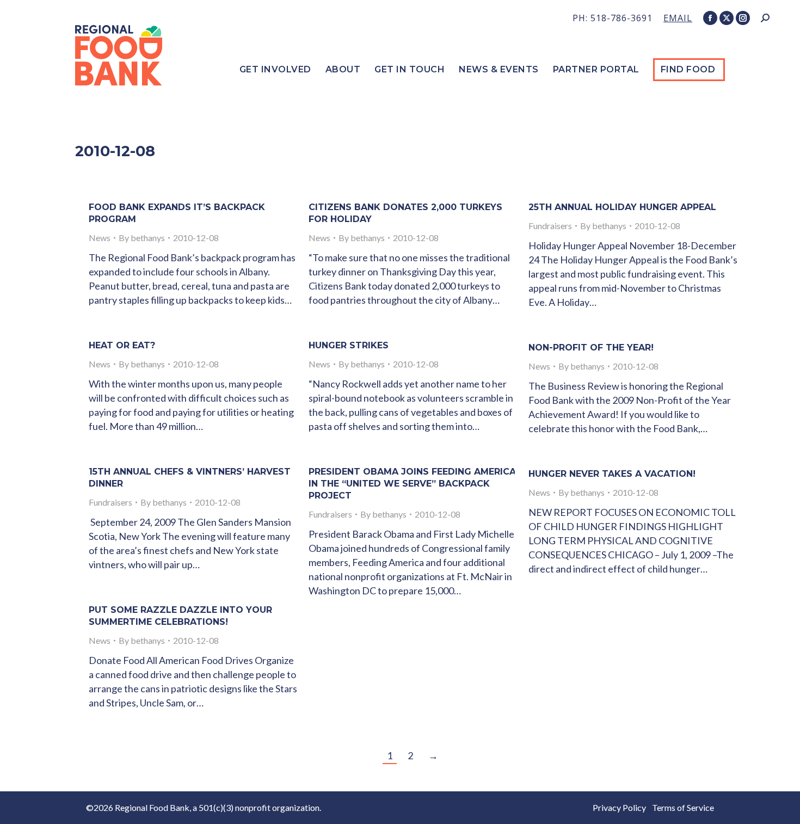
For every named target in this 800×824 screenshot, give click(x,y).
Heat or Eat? (122, 345)
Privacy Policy (619, 807)
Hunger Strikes (349, 345)
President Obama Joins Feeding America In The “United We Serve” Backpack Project (412, 483)
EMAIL (677, 18)
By (142, 237)
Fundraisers (550, 225)
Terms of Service (683, 807)
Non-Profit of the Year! (591, 347)
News (99, 237)
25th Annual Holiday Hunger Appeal (622, 207)
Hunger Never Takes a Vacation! (612, 474)
